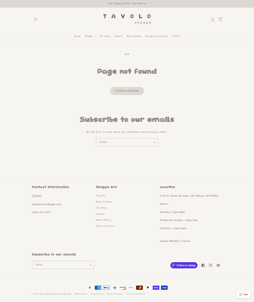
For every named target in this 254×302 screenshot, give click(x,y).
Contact (37, 195)
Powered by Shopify (62, 294)
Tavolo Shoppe (46, 294)
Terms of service (114, 294)
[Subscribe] (154, 142)
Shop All (101, 196)
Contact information (135, 294)
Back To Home (104, 202)
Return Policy (103, 220)
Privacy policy (97, 294)
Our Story (101, 208)
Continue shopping (127, 91)
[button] (36, 19)
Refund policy (81, 294)
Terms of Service (105, 226)
